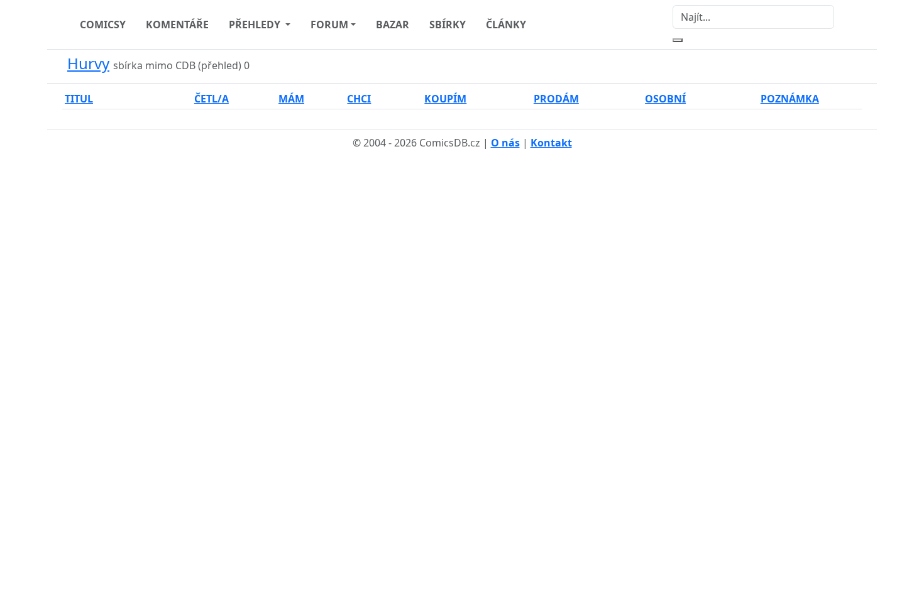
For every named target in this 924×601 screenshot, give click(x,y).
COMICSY (103, 24)
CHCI (359, 99)
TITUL (79, 99)
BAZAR (392, 24)
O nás (505, 143)
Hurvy (88, 63)
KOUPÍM (445, 99)
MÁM (291, 99)
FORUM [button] (329, 24)
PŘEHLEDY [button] (256, 24)
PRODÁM (556, 99)
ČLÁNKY (506, 24)
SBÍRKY (447, 24)
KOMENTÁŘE (177, 24)
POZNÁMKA (790, 99)
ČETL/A (211, 99)
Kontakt (551, 143)
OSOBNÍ (665, 99)
